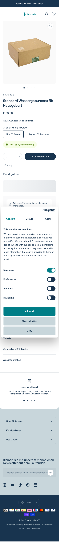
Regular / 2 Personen (39, 134)
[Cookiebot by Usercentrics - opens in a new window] (42, 211)
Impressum (36, 528)
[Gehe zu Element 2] (27, 88)
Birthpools (8, 94)
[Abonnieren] (50, 473)
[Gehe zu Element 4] (35, 88)
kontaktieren (15, 394)
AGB (28, 528)
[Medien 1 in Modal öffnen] (50, 26)
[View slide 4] (35, 400)
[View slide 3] (31, 400)
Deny (29, 330)
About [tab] (48, 219)
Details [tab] (29, 219)
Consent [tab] (10, 219)
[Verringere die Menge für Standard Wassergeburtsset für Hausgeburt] (6, 156)
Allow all (29, 311)
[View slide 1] (24, 400)
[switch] (51, 279)
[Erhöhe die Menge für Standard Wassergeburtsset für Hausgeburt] (19, 156)
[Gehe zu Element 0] (24, 88)
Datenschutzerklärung (15, 525)
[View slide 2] (27, 400)
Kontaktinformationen (32, 525)
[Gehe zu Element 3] (31, 88)
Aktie (9, 165)
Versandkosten (26, 120)
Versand (22, 528)
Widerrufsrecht (47, 525)
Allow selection (29, 321)
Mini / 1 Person (13, 134)
